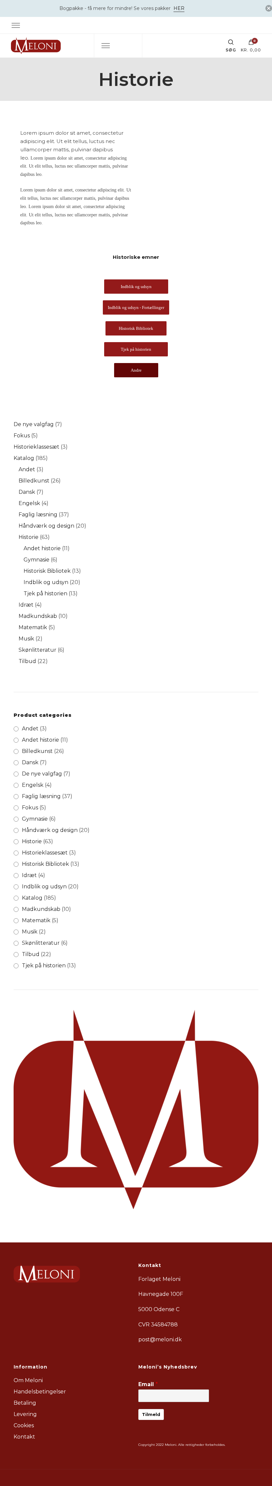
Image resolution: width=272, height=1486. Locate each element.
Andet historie (40, 740)
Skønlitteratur (41, 943)
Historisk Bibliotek (45, 864)
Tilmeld (151, 1414)
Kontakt (24, 1437)
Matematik (36, 920)
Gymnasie (35, 819)
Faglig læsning (41, 796)
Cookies (24, 1425)
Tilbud (30, 954)
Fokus (30, 807)
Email (148, 1384)
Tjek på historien (44, 965)
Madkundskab (41, 909)
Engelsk (32, 785)
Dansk (30, 762)
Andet (30, 728)
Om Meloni (28, 1380)
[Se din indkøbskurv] (251, 43)
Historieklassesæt (45, 853)
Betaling (25, 1403)
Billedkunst (37, 751)
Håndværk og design (50, 830)
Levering (25, 1414)
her (178, 8)
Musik (29, 932)
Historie (32, 841)
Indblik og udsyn (44, 886)
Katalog (32, 898)
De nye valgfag (42, 774)
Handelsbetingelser (40, 1391)
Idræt (29, 875)
